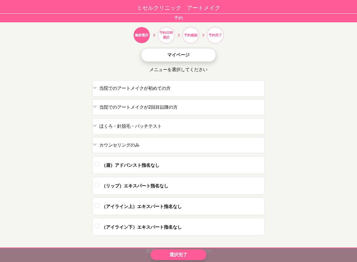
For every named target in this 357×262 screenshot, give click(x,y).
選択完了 (178, 254)
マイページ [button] (178, 54)
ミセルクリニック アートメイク (178, 8)
